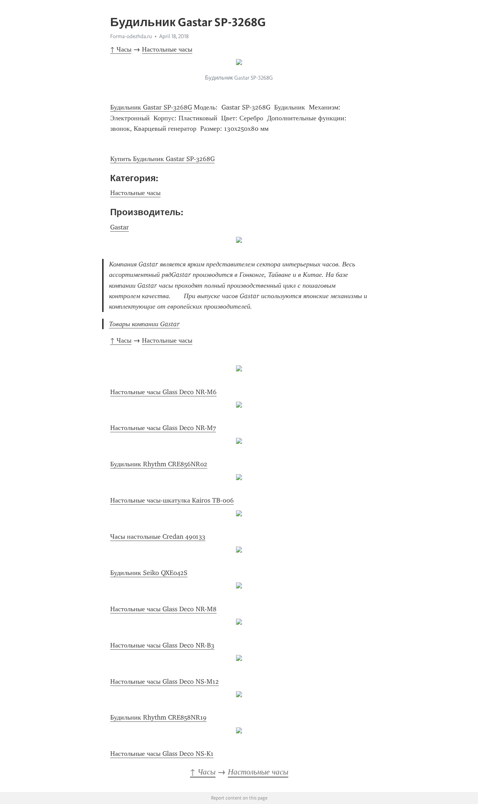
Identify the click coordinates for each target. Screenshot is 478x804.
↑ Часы (120, 49)
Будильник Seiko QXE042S (148, 573)
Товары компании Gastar (144, 324)
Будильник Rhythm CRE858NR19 (158, 717)
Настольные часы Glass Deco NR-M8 (163, 609)
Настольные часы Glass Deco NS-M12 (164, 681)
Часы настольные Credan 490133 (157, 536)
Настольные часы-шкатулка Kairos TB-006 (172, 500)
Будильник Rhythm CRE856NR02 (158, 464)
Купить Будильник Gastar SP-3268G (162, 159)
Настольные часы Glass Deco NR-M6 (163, 392)
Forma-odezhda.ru (131, 36)
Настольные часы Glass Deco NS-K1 (162, 753)
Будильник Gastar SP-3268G (151, 107)
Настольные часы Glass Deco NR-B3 (162, 645)
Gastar (119, 227)
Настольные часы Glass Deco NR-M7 (163, 428)
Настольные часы (167, 49)
